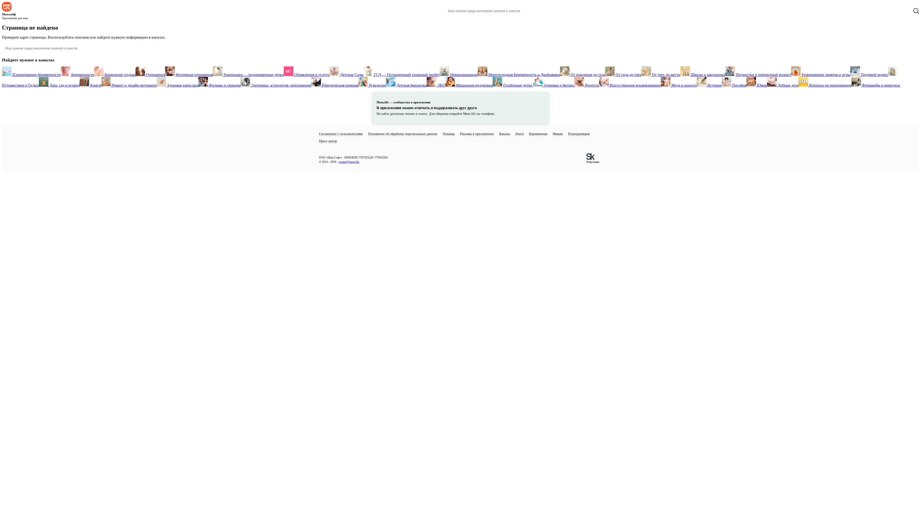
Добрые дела (787, 85)
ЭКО (440, 85)
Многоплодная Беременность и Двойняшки (523, 75)
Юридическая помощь (339, 85)
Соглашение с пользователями (341, 134)
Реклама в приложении (477, 134)
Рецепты (591, 85)
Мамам (558, 134)
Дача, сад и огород (64, 85)
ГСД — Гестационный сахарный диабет (406, 75)
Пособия (738, 85)
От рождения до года (587, 75)
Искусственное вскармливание (635, 85)
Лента (519, 134)
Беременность (82, 75)
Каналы (504, 134)
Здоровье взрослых (182, 85)
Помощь (449, 134)
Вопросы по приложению (829, 85)
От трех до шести (665, 75)
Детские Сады (351, 75)
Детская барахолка (411, 85)
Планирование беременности (36, 75)
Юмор (761, 85)
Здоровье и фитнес (558, 85)
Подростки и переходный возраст (763, 75)
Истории (714, 85)
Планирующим (579, 134)
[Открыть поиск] (916, 11)
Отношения (155, 75)
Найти (531, 11)
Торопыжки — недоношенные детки (253, 75)
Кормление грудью (120, 75)
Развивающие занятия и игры (825, 75)
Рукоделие (377, 85)
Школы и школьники (708, 75)
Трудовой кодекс (874, 75)
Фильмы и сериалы (224, 85)
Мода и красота (683, 85)
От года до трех (628, 75)
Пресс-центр (328, 141)
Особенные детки (517, 85)
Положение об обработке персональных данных (402, 134)
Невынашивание (463, 75)
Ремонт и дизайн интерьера (134, 85)
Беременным (538, 134)
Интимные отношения (194, 75)
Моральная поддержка (474, 85)
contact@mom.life (349, 162)
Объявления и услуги (311, 75)
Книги (95, 85)
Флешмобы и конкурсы (880, 85)
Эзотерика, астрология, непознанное (280, 85)
